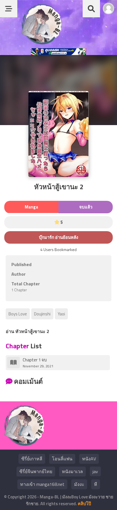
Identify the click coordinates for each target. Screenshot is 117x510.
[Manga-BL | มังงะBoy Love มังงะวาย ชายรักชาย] (41, 42)
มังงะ (79, 484)
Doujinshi (42, 314)
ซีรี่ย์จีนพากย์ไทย (35, 471)
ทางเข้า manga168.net (42, 484)
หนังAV (89, 458)
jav (95, 471)
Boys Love (18, 314)
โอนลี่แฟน (62, 458)
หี (95, 484)
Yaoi (61, 314)
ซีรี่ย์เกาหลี (31, 458)
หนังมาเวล (72, 471)
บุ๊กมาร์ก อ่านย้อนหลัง (58, 237)
